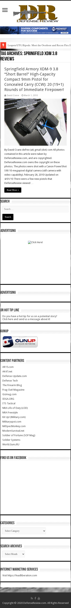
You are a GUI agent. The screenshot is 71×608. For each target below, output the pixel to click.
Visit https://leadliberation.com (19, 575)
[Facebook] (35, 598)
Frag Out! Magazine (13, 389)
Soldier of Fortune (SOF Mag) (18, 435)
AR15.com (8, 366)
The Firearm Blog (12, 385)
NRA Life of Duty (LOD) (15, 407)
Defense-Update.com (14, 376)
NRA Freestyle (10, 412)
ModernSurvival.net (13, 430)
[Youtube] (38, 598)
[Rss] (31, 598)
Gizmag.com (9, 394)
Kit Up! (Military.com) (14, 417)
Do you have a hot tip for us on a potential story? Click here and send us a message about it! (29, 318)
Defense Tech (10, 380)
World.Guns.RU (10, 444)
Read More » (13, 190)
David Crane (13, 95)
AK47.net (7, 371)
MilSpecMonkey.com (14, 426)
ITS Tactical (8, 403)
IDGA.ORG (8, 398)
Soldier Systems (11, 439)
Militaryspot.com (11, 421)
